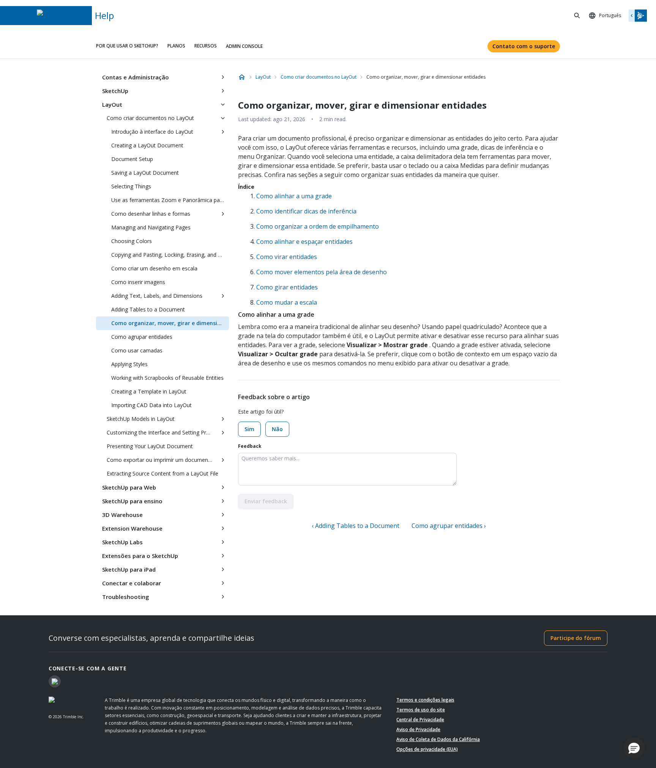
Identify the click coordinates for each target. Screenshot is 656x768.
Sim (249, 429)
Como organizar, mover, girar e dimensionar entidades (170, 323)
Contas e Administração (135, 77)
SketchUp (115, 91)
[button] (634, 748)
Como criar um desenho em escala (154, 268)
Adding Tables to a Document (148, 309)
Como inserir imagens (138, 282)
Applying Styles (129, 364)
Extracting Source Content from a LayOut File (162, 473)
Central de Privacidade (420, 719)
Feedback (250, 446)
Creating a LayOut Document (147, 145)
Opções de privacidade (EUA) (427, 749)
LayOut (112, 104)
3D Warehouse (122, 514)
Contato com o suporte (523, 46)
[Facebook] (55, 681)
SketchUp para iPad (129, 569)
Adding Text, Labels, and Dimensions (156, 295)
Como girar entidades (287, 287)
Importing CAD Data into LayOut (151, 405)
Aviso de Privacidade (418, 729)
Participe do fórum (575, 638)
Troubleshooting (125, 596)
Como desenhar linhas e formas (150, 213)
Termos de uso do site (420, 709)
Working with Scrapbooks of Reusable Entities (167, 377)
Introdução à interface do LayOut (152, 131)
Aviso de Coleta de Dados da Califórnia (438, 739)
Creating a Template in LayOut (148, 391)
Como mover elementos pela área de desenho (321, 272)
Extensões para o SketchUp (140, 555)
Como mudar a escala (286, 302)
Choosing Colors (131, 241)
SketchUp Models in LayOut (141, 418)
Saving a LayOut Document (145, 172)
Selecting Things (131, 186)
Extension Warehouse (132, 528)
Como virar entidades (286, 257)
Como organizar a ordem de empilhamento (317, 226)
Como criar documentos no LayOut (150, 118)
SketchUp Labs (122, 542)
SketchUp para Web (129, 487)
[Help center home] (242, 77)
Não (277, 429)
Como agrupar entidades (141, 336)
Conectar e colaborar (131, 583)
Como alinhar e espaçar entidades (304, 241)
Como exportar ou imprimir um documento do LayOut (162, 459)
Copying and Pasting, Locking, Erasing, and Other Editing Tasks (170, 254)
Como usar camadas (136, 350)
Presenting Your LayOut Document (150, 446)
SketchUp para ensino (132, 501)
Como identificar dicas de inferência (306, 211)
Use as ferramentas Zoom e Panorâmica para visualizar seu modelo (170, 200)
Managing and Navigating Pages (151, 227)
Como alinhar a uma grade (294, 196)
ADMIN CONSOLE (244, 46)
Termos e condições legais (425, 700)
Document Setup (132, 159)
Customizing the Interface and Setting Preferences (162, 432)
